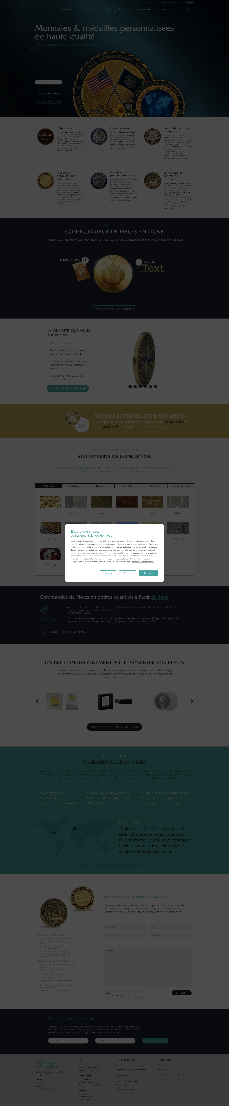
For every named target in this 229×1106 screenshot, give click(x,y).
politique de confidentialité (143, 562)
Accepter (148, 573)
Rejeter (128, 573)
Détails (108, 573)
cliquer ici (143, 553)
